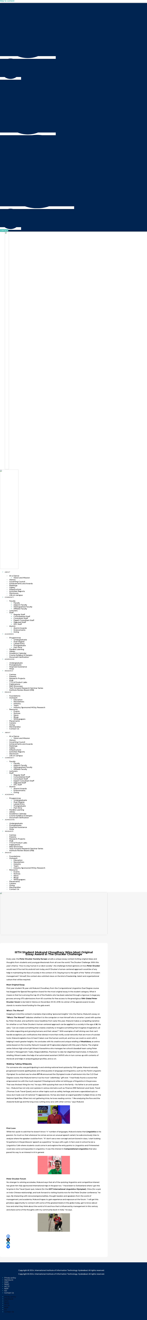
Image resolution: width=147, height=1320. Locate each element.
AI (96, 1024)
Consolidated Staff (22, 616)
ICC (5, 1291)
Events (17, 711)
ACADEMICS (9, 634)
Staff (11, 613)
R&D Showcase (16, 686)
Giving (16, 632)
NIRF (6, 1289)
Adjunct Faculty (20, 605)
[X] (53, 1239)
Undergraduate (20, 640)
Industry (17, 704)
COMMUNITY (9, 597)
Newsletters (19, 702)
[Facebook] (53, 1236)
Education (18, 700)
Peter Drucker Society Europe (33, 959)
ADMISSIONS (9, 659)
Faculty (12, 601)
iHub (11, 680)
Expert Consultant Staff (24, 620)
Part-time (18, 647)
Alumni (12, 626)
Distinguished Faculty (23, 607)
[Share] (53, 1246)
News (16, 715)
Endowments (19, 630)
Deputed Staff (20, 622)
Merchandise (15, 727)
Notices (17, 713)
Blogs (16, 717)
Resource (13, 709)
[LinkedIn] (53, 1243)
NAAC (6, 1284)
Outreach (13, 698)
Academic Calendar (17, 653)
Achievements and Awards (21, 584)
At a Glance (14, 576)
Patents (12, 676)
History (12, 580)
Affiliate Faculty (20, 609)
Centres (12, 675)
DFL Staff (18, 624)
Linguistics (91, 1132)
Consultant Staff (21, 618)
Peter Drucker (93, 966)
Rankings (13, 585)
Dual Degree (19, 642)
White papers (19, 719)
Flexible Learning (16, 649)
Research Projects (17, 678)
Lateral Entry (19, 644)
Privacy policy (10, 1278)
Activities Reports (17, 591)
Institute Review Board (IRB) (21, 690)
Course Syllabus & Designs (20, 655)
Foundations (14, 696)
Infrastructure (15, 589)
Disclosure (13, 593)
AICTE (7, 1286)
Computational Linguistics (76, 1149)
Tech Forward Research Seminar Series (26, 688)
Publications (14, 684)
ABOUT (7, 572)
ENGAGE (8, 692)
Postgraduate (20, 646)
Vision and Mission (22, 578)
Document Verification (19, 657)
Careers (12, 723)
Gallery (12, 587)
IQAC (6, 1282)
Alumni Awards (20, 628)
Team (16, 706)
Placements (14, 721)
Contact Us (14, 729)
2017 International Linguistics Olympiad (67, 1189)
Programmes (15, 638)
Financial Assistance (18, 667)
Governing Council (17, 582)
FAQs (11, 669)
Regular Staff (19, 615)
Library (12, 651)
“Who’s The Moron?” (16, 1017)
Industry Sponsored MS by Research (29, 707)
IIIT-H (39, 1074)
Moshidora (86, 1042)
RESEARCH (9, 671)
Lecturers (13, 611)
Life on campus (16, 595)
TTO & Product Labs (18, 682)
